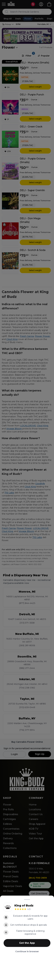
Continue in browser (27, 951)
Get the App (27, 942)
